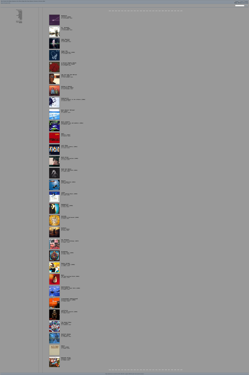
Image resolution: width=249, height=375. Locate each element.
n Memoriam (41, 1)
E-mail (242, 1)
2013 (150, 10)
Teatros (21, 19)
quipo (24, 1)
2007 (169, 10)
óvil (44, 1)
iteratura (5, 1)
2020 (128, 10)
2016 (141, 10)
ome (2, 1)
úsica (10, 1)
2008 (166, 10)
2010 (160, 10)
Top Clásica (20, 17)
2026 (110, 10)
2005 (175, 10)
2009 (163, 10)
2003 (181, 10)
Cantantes (20, 13)
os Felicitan (27, 1)
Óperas (21, 18)
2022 (122, 10)
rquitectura (14, 1)
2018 (135, 10)
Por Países (20, 12)
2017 (138, 10)
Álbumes (20, 22)
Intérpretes (20, 14)
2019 (132, 10)
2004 (178, 10)
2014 (147, 10)
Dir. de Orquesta (19, 15)
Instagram (236, 1)
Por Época (20, 11)
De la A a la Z (20, 10)
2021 (125, 10)
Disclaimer (246, 1)
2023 (119, 10)
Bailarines (20, 16)
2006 (172, 10)
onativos (31, 1)
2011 (156, 10)
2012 (153, 10)
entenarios (36, 1)
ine (17, 1)
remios (20, 1)
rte (8, 1)
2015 (144, 10)
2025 (113, 10)
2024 (116, 10)
